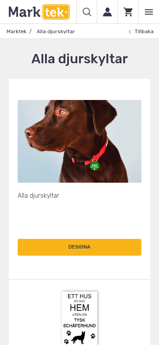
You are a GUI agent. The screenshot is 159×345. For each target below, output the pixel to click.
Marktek (16, 31)
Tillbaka (144, 31)
